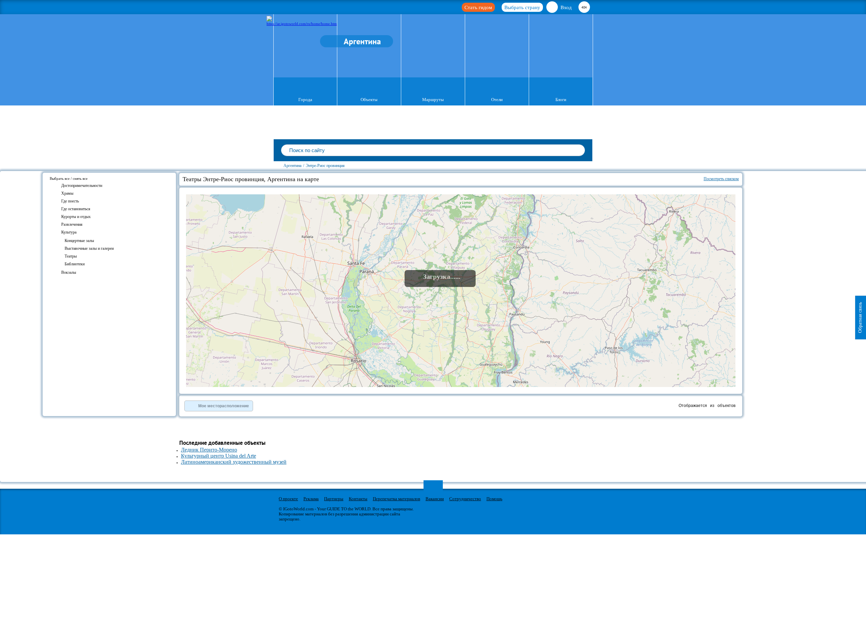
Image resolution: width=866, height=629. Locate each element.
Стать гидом (478, 7)
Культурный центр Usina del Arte (218, 456)
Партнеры (333, 498)
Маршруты (433, 99)
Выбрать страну (522, 7)
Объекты (369, 99)
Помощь (494, 498)
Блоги (560, 99)
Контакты (358, 498)
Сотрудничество (465, 498)
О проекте (288, 498)
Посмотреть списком (721, 178)
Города (305, 99)
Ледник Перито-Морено (209, 450)
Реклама (311, 498)
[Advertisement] (782, 211)
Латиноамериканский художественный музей (234, 462)
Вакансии (435, 498)
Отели (497, 99)
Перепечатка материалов (396, 498)
